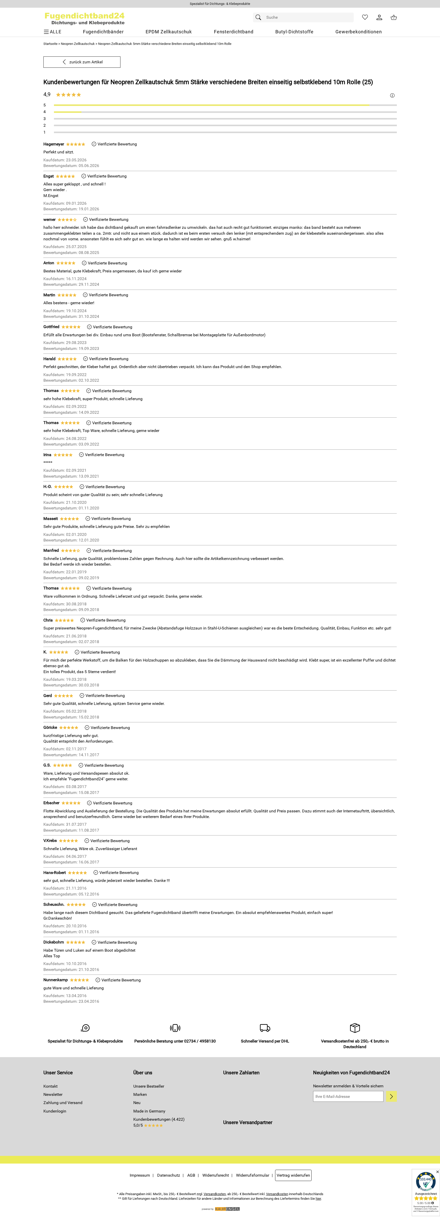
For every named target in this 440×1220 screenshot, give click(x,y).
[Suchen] (260, 17)
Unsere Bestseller (148, 1086)
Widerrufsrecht (215, 1175)
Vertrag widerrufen (293, 1175)
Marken (140, 1094)
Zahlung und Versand (62, 1102)
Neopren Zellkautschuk (78, 44)
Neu (137, 1102)
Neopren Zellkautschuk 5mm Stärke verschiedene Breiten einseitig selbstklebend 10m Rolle (164, 44)
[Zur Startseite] (84, 17)
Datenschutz (168, 1175)
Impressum (140, 1175)
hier (318, 1199)
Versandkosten (215, 1194)
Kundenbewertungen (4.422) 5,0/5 (159, 1122)
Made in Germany (149, 1111)
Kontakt (50, 1086)
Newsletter (52, 1094)
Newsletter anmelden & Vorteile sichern (348, 1086)
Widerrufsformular (252, 1175)
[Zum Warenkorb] (394, 17)
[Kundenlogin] (379, 17)
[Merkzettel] (365, 17)
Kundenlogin (54, 1111)
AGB (191, 1175)
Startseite (50, 44)
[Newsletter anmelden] (391, 1096)
